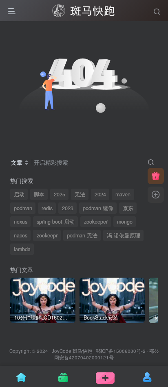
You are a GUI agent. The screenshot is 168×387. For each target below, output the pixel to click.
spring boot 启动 (56, 221)
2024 (100, 194)
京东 (128, 208)
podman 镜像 (98, 208)
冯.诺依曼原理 (123, 235)
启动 (19, 194)
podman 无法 (82, 235)
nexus (20, 221)
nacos (20, 235)
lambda (22, 249)
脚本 (39, 194)
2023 (67, 208)
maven (122, 194)
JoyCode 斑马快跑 (72, 351)
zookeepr (47, 235)
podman (23, 208)
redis (47, 208)
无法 (80, 194)
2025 (59, 194)
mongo (125, 221)
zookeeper (96, 221)
